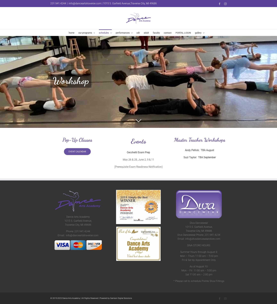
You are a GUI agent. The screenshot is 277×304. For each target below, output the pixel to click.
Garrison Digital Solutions (121, 298)
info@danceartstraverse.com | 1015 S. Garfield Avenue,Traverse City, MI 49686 (113, 3)
